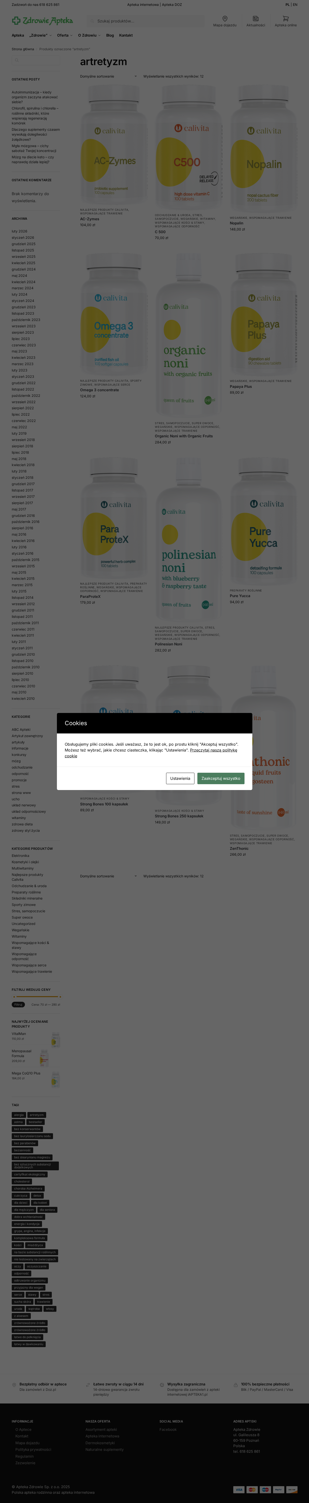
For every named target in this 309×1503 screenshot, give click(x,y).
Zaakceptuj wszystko (221, 778)
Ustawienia (180, 778)
